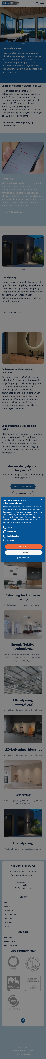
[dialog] (23, 529)
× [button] (41, 499)
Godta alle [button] (23, 547)
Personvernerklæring (24, 522)
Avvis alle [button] (24, 553)
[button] (23, 558)
